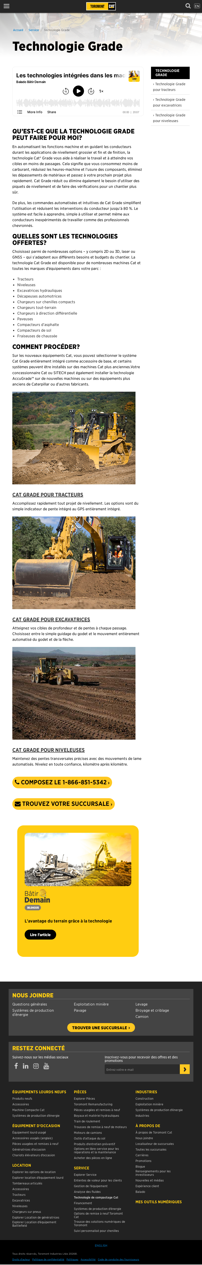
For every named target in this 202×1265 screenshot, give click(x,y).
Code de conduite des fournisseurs (118, 1259)
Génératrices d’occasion (29, 1149)
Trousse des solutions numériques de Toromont (99, 1223)
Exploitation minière (91, 1004)
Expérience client (147, 1186)
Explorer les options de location (34, 1172)
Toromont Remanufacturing (93, 1104)
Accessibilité (88, 1259)
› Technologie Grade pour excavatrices (169, 102)
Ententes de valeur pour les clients (98, 1180)
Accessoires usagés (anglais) (32, 1138)
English (101, 1245)
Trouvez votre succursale (65, 803)
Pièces (80, 1091)
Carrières (142, 1155)
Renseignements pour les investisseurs (153, 1172)
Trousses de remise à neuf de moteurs (100, 1127)
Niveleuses (20, 1206)
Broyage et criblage (152, 1010)
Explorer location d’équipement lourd (37, 1177)
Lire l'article (40, 934)
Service (34, 30)
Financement (83, 1203)
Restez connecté (38, 1048)
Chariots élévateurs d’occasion (33, 1155)
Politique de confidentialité (48, 1259)
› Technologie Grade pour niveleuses (169, 118)
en (197, 6)
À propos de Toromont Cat (153, 1132)
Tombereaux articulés (27, 1183)
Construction (144, 1098)
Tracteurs (19, 1194)
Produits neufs (22, 1098)
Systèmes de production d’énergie (33, 1012)
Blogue (140, 1166)
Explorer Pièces (84, 1098)
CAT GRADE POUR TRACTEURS (47, 495)
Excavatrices (21, 1200)
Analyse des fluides (87, 1191)
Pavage (80, 1010)
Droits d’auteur (21, 1259)
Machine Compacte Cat (28, 1110)
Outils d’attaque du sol (89, 1138)
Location (21, 1165)
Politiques (72, 1259)
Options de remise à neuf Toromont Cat (98, 1215)
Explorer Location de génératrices (35, 1217)
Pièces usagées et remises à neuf (35, 1143)
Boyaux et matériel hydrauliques (96, 1115)
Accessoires (20, 1104)
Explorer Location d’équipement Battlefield (34, 1223)
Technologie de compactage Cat (96, 1197)
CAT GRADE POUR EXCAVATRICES (51, 619)
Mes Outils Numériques (158, 1201)
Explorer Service (85, 1174)
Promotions (143, 1160)
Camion (142, 1016)
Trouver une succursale (99, 1027)
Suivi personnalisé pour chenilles (96, 1230)
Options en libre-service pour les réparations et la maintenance (96, 1150)
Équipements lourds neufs (39, 1091)
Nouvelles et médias (149, 1180)
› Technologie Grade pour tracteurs (169, 87)
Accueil (18, 30)
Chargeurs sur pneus (26, 1211)
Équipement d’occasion (36, 1125)
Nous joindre (32, 995)
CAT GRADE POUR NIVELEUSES (48, 750)
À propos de (147, 1125)
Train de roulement (87, 1121)
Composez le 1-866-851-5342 (63, 782)
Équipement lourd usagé (29, 1132)
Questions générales (29, 1004)
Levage (141, 1004)
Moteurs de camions (88, 1132)
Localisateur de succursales (154, 1143)
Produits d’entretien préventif (94, 1144)
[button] (8, 6)
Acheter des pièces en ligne (93, 1157)
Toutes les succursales (151, 1149)
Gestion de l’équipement (91, 1186)
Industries (146, 1091)
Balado (140, 1191)
